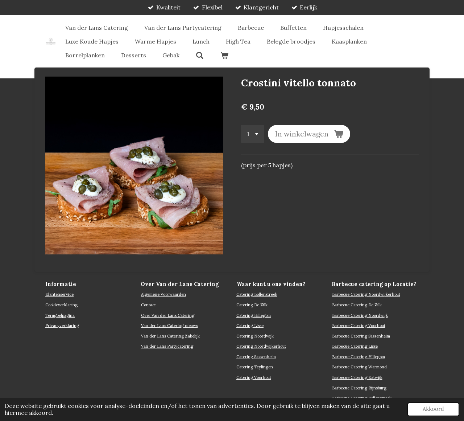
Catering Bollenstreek (256, 294)
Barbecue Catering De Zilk (357, 304)
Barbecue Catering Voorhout (358, 325)
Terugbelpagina (60, 315)
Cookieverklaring (61, 304)
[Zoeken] (199, 55)
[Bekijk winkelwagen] (224, 55)
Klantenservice (59, 294)
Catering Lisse (250, 325)
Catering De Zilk (252, 304)
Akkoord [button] (433, 409)
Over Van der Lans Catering (167, 315)
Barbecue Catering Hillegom (358, 356)
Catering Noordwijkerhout (261, 346)
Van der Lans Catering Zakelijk (170, 336)
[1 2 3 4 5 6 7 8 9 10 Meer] (252, 134)
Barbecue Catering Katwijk (357, 377)
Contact (148, 304)
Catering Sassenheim (256, 356)
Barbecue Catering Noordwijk (360, 315)
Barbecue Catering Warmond (359, 366)
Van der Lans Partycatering (167, 346)
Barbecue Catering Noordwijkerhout (366, 294)
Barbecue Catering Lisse (355, 346)
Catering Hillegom (253, 315)
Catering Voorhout (253, 377)
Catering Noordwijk (255, 336)
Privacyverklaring (62, 325)
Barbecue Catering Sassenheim (361, 336)
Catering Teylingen (254, 366)
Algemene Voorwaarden (163, 294)
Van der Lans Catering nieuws (169, 325)
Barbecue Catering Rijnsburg (359, 388)
